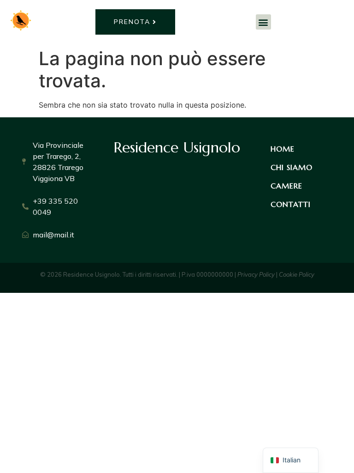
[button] (263, 22)
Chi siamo (292, 167)
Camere (286, 185)
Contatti (291, 204)
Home (283, 148)
